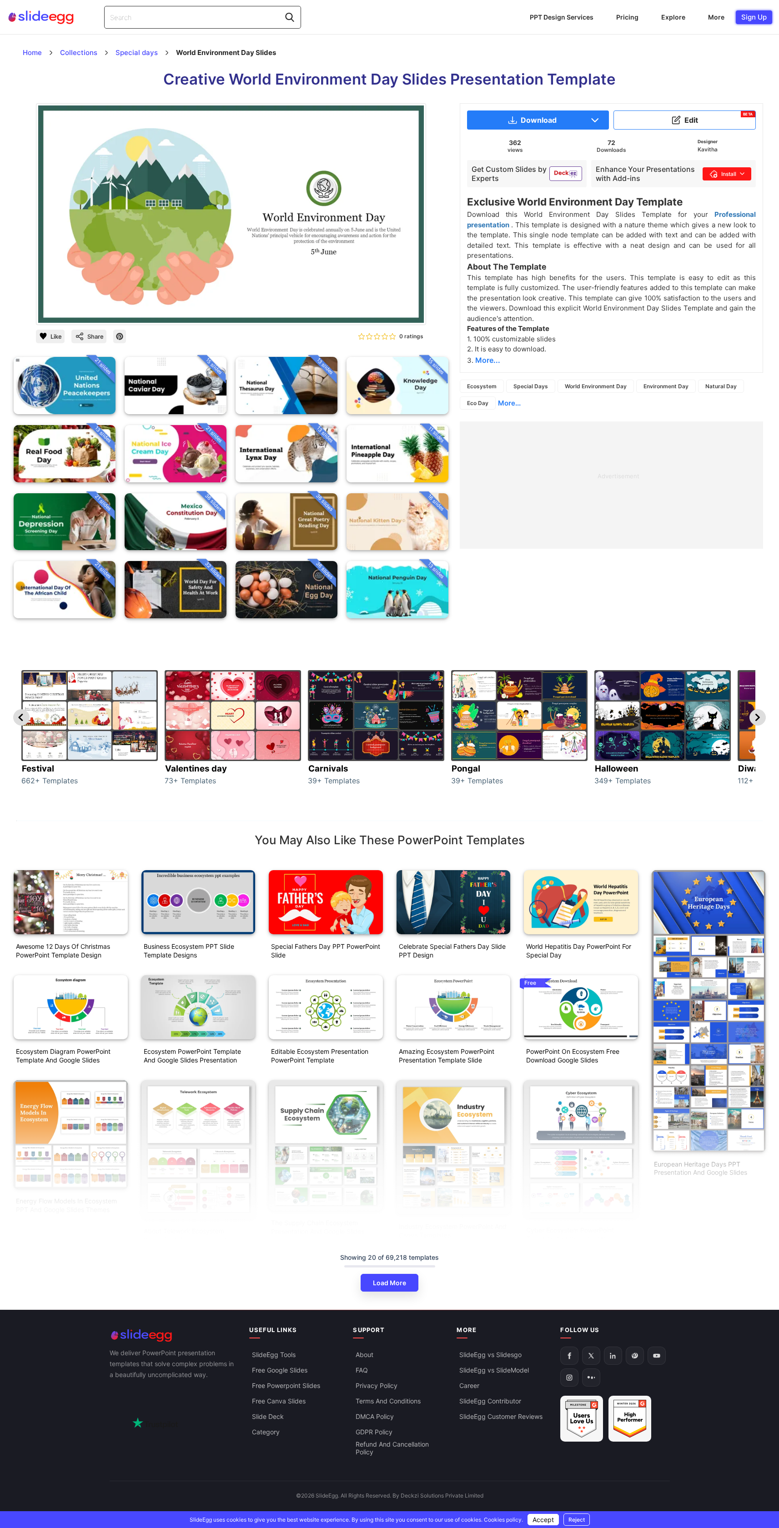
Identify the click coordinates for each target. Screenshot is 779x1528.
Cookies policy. (503, 1519)
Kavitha (708, 149)
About (364, 1354)
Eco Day (477, 403)
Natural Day (721, 386)
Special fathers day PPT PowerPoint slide (325, 950)
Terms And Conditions (388, 1401)
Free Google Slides (279, 1370)
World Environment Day (596, 386)
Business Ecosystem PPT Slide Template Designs (189, 950)
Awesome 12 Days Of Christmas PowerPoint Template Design (63, 950)
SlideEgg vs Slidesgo (490, 1354)
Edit (718, 118)
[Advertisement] (611, 485)
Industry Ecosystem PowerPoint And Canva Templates (453, 1230)
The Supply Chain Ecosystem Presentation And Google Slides (317, 1227)
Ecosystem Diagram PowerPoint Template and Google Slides (63, 1055)
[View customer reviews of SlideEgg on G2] (629, 1419)
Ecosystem (482, 386)
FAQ (362, 1370)
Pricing (627, 17)
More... (509, 403)
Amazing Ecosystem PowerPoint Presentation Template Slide (446, 1055)
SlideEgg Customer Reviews (501, 1416)
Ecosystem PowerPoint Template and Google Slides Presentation (192, 1055)
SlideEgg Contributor (490, 1401)
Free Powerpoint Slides (286, 1385)
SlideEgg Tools (274, 1354)
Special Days (530, 386)
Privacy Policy (376, 1385)
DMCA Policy (375, 1416)
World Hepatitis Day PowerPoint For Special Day (578, 950)
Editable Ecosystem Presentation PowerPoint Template (319, 1055)
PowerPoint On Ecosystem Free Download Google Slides (572, 1055)
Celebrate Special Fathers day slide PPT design (452, 950)
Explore (673, 17)
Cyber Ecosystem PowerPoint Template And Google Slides (570, 1234)
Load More (389, 1283)
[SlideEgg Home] (173, 1335)
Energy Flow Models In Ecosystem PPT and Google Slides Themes (66, 1205)
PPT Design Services (561, 17)
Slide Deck (268, 1416)
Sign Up (754, 17)
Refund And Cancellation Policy (392, 1448)
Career (469, 1385)
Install (728, 173)
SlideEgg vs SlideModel (494, 1370)
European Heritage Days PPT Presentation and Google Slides (700, 1168)
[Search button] (290, 17)
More (716, 17)
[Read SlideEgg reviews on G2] (581, 1419)
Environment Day (666, 386)
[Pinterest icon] (119, 336)
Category (266, 1432)
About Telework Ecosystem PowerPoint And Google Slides (188, 1235)
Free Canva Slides (279, 1401)
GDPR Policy (374, 1432)
